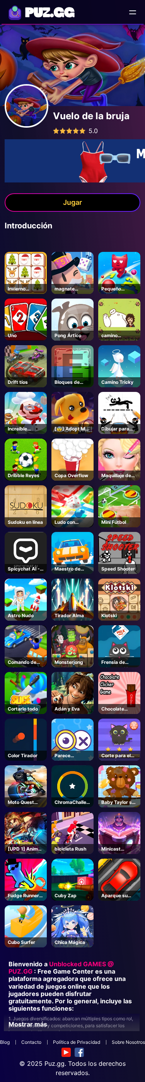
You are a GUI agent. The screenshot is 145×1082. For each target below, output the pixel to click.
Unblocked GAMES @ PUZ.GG (61, 967)
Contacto (31, 1042)
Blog (5, 1042)
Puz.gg (54, 1063)
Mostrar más (28, 1024)
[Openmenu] (132, 12)
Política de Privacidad (76, 1042)
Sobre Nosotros (128, 1042)
